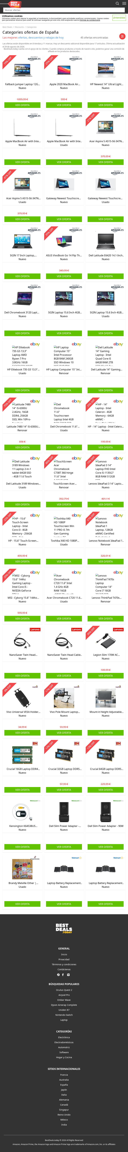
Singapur (64, 1109)
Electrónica (64, 1037)
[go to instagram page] (69, 974)
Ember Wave (64, 999)
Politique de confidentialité (90, 20)
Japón (64, 1089)
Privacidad (64, 959)
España (64, 1084)
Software (64, 1052)
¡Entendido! (119, 17)
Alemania (64, 1099)
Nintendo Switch (64, 1014)
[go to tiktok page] (59, 974)
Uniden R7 (64, 1009)
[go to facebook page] (64, 974)
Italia (64, 1094)
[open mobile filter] (122, 36)
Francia (64, 1074)
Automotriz (64, 1047)
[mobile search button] (117, 3)
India (64, 1124)
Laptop (64, 1019)
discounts (19, 27)
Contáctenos (64, 969)
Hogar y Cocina (64, 1057)
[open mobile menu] (124, 3)
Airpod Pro (64, 994)
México (64, 1119)
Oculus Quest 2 (64, 989)
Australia (64, 1079)
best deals (7, 27)
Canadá (64, 1104)
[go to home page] (64, 932)
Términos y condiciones (64, 964)
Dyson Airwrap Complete (64, 1004)
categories (32, 27)
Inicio (64, 954)
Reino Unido (64, 1114)
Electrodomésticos (64, 1042)
